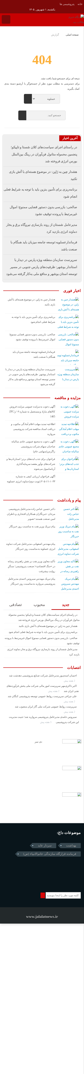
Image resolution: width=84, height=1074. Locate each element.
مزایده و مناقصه (67, 398)
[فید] (9, 3)
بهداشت (71, 845)
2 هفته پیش (70, 680)
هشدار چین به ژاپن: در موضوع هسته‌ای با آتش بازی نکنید (48, 626)
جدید (65, 605)
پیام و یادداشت (69, 500)
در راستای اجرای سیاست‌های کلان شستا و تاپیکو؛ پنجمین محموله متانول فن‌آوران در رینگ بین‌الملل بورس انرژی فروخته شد (44, 154)
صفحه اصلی (72, 34)
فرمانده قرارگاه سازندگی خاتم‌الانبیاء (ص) (49, 853)
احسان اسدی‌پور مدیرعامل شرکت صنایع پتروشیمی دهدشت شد (43, 675)
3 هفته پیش (46, 722)
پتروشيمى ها (67, 4)
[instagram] (3, 3)
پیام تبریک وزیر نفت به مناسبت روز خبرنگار (32, 526)
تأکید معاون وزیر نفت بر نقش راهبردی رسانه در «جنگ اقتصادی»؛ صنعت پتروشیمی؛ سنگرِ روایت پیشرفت (31, 566)
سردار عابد (45, 845)
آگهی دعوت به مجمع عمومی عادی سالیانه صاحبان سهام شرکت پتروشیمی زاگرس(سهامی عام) (33, 446)
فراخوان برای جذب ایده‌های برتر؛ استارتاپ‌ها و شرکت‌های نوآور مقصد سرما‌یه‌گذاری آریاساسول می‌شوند (30, 463)
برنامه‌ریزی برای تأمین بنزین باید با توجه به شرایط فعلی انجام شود (43, 632)
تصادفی (15, 605)
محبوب (39, 605)
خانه (80, 4)
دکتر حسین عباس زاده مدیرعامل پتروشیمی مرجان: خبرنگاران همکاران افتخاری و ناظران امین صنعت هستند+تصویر (31, 513)
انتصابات (74, 667)
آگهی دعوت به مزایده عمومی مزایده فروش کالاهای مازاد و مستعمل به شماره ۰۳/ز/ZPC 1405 (32, 411)
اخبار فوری (72, 291)
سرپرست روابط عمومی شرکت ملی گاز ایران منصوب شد (46, 706)
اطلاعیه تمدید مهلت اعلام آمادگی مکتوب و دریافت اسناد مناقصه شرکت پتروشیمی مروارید (33, 429)
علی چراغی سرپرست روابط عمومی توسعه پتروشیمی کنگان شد (42, 696)
